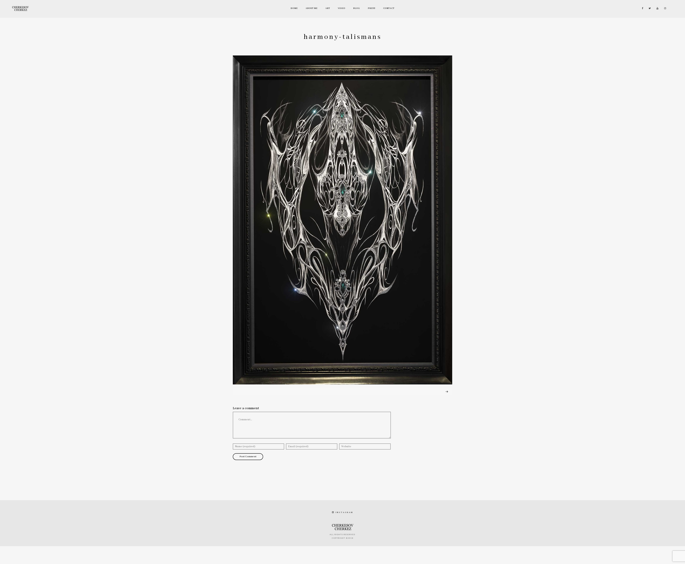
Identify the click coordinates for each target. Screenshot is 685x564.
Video (341, 8)
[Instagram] (664, 8)
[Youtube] (656, 8)
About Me (312, 8)
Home (294, 8)
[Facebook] (641, 8)
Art (327, 8)
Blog (356, 8)
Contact (388, 8)
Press (371, 8)
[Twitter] (649, 8)
